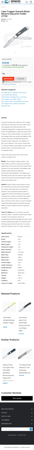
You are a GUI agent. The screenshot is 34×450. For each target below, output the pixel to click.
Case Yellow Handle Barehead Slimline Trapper (8, 320)
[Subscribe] (31, 429)
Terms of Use (22, 435)
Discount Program (11, 84)
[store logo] (12, 1)
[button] (15, 53)
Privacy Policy (12, 435)
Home (3, 7)
